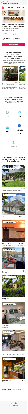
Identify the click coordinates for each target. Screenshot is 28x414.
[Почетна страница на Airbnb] (3, 7)
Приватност (11, 407)
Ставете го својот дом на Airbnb (15, 7)
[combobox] (13, 35)
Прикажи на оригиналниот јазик (10, 3)
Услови (17, 407)
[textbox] (7, 40)
